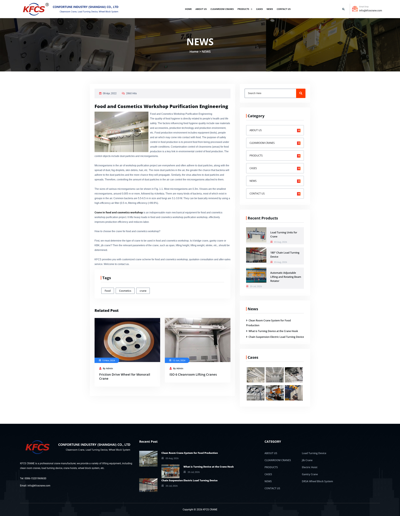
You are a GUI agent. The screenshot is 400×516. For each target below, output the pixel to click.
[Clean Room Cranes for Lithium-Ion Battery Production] (275, 374)
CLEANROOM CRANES (222, 9)
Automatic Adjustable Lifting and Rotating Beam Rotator (285, 277)
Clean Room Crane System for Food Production (189, 452)
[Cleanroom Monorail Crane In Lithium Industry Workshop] (256, 392)
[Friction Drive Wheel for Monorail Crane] (127, 339)
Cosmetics (125, 290)
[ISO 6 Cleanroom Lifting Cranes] (197, 339)
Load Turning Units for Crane (283, 234)
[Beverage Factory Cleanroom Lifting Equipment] (294, 374)
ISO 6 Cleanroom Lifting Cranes (193, 374)
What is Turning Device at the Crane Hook (208, 466)
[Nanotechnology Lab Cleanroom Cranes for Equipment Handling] (256, 374)
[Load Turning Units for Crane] (256, 234)
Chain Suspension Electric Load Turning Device (189, 480)
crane (143, 290)
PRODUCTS (243, 9)
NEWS (270, 9)
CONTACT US (284, 9)
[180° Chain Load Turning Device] (256, 255)
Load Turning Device (314, 453)
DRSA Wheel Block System (317, 481)
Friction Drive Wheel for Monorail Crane (124, 376)
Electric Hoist (309, 467)
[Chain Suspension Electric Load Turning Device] (148, 485)
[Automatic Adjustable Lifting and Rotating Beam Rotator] (256, 275)
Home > (195, 51)
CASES (259, 9)
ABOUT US (201, 9)
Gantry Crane (310, 474)
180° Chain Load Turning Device (284, 254)
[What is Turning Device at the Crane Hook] (170, 471)
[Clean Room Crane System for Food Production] (148, 458)
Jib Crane (307, 460)
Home (188, 9)
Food (108, 290)
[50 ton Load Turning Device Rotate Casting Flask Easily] (294, 392)
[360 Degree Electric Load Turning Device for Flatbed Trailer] (275, 392)
